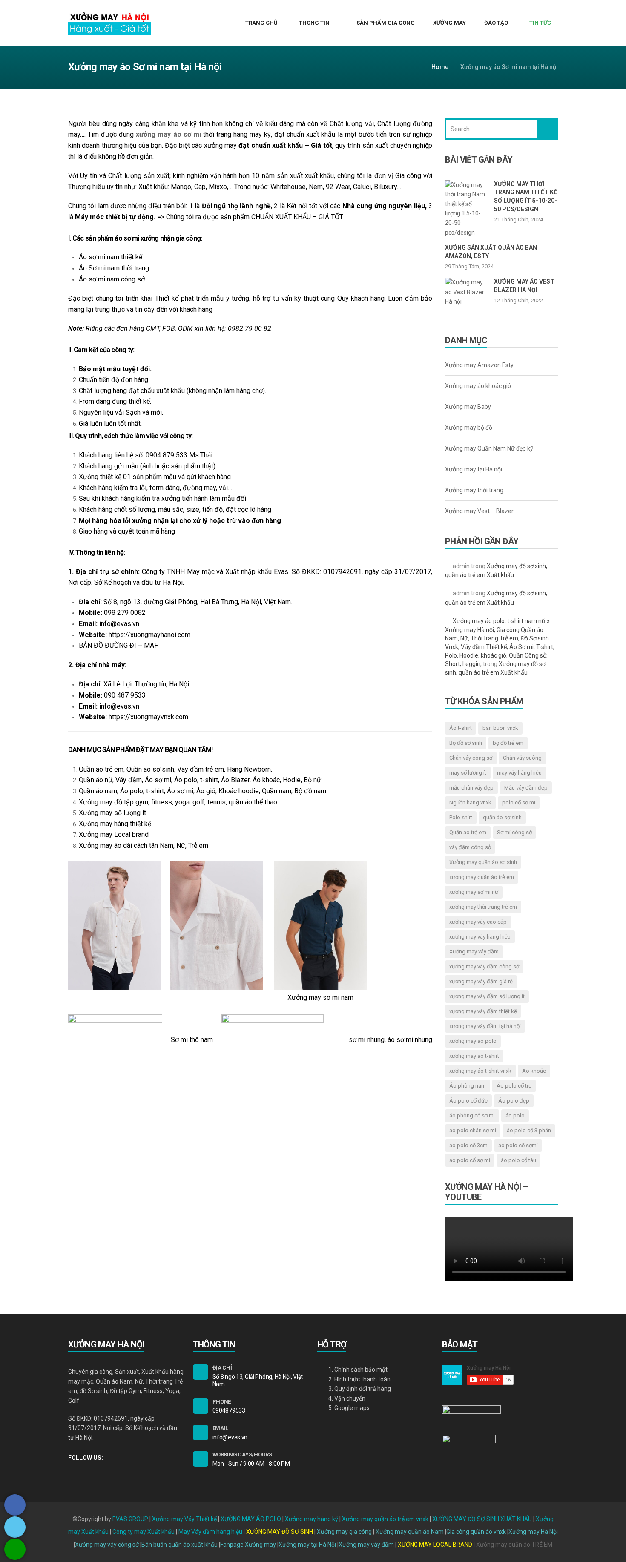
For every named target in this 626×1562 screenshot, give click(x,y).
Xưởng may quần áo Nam (410, 1531)
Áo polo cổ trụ (514, 1085)
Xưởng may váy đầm (474, 951)
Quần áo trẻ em (101, 769)
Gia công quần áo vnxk (476, 1531)
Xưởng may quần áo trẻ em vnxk (385, 1519)
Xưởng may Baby (468, 406)
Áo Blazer (235, 780)
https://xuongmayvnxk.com (148, 717)
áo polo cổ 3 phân (529, 1130)
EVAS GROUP (130, 1519)
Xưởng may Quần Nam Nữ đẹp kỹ (489, 448)
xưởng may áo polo (473, 1041)
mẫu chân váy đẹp (471, 787)
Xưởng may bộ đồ (468, 427)
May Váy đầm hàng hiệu (210, 1531)
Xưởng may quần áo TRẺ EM (514, 1544)
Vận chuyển (349, 1398)
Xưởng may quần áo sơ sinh (483, 862)
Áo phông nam (467, 1085)
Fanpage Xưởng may (248, 1544)
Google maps (352, 1407)
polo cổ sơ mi (518, 802)
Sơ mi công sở (514, 832)
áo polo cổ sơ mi (469, 1160)
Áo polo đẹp (513, 1100)
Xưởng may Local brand (114, 834)
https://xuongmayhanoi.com (149, 635)
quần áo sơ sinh (502, 817)
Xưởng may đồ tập (106, 802)
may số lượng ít (467, 773)
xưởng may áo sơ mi (168, 134)
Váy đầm (128, 780)
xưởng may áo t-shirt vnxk (480, 1071)
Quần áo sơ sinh (150, 769)
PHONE (221, 1401)
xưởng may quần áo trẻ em (481, 877)
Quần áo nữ (95, 780)
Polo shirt (460, 817)
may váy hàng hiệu (519, 773)
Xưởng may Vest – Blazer (479, 511)
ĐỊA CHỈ (222, 1367)
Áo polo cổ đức (468, 1100)
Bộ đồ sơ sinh (465, 743)
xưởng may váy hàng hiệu (480, 936)
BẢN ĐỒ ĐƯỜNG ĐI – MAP (119, 645)
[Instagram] (85, 1471)
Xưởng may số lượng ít (112, 813)
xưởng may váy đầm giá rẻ (481, 981)
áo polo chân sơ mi (472, 1130)
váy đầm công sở (470, 847)
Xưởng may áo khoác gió (478, 385)
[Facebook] (70, 1471)
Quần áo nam (98, 791)
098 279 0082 (125, 613)
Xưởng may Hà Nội (533, 1531)
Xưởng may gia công (344, 1531)
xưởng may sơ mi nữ (473, 892)
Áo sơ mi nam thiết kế (110, 257)
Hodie (292, 780)
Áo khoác (534, 1071)
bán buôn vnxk (500, 728)
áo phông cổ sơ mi (472, 1115)
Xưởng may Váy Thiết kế (184, 1519)
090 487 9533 (125, 695)
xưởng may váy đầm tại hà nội (485, 1026)
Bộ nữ (312, 780)
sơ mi (185, 791)
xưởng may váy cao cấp (478, 922)
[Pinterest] (99, 1471)
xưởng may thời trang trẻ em (483, 907)
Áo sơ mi (158, 780)
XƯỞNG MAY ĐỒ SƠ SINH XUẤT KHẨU (482, 1519)
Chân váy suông (522, 758)
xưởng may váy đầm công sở (484, 966)
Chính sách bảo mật (361, 1369)
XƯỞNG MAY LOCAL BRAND (436, 1544)
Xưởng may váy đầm (366, 1544)
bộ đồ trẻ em (508, 743)
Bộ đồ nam (310, 791)
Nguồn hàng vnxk (470, 802)
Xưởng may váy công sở (107, 1544)
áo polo (515, 1115)
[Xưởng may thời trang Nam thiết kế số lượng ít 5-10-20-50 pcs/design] (466, 208)
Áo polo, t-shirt (142, 791)
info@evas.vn (119, 624)
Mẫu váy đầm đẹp (526, 787)
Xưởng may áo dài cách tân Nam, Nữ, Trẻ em (143, 845)
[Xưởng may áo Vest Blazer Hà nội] (466, 299)
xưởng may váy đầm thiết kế (483, 1011)
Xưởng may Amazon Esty (479, 365)
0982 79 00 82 (249, 328)
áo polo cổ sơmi (518, 1145)
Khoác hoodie (238, 791)
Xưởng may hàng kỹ (311, 1519)
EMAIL (220, 1428)
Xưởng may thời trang (474, 490)
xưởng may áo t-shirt (474, 1056)
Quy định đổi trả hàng (362, 1388)
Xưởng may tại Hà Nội (307, 1544)
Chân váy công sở (470, 758)
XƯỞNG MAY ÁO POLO (251, 1519)
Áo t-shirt (460, 728)
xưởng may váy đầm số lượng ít (487, 996)
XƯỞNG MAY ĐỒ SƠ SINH (279, 1531)
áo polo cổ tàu (518, 1160)
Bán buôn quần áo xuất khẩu (179, 1544)
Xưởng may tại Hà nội (473, 469)
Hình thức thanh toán (362, 1379)
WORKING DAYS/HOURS (242, 1454)
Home (439, 66)
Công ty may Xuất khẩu (143, 1531)
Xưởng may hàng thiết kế (115, 824)
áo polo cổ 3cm (468, 1145)
